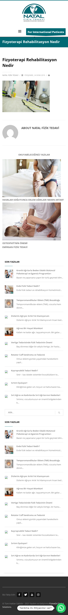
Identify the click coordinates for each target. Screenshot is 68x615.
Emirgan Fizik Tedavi (15, 247)
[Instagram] (38, 594)
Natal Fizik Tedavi (10, 75)
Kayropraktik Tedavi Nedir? (24, 370)
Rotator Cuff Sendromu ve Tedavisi (28, 354)
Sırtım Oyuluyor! (19, 382)
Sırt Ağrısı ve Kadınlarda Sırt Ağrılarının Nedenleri (35, 395)
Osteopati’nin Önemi (15, 243)
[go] (59, 412)
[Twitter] (25, 594)
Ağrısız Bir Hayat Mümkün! (29, 328)
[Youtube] (32, 594)
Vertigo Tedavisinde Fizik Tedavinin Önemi (31, 342)
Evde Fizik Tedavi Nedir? (28, 286)
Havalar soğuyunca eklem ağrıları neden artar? (33, 199)
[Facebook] (19, 594)
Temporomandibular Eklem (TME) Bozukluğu (38, 300)
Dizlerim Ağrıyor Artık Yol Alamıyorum (30, 316)
